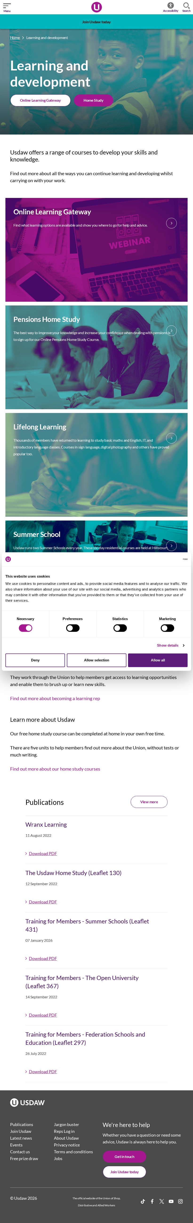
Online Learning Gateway (40, 100)
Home (15, 37)
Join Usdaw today (96, 21)
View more (149, 801)
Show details (167, 645)
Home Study (94, 100)
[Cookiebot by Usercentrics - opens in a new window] (167, 559)
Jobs (58, 1158)
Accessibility (170, 10)
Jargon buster (66, 1124)
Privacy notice (67, 1144)
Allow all (158, 660)
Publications (21, 1124)
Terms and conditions (73, 1151)
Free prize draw (24, 1158)
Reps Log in (64, 1131)
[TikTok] (143, 1201)
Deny (35, 660)
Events (16, 1144)
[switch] (73, 628)
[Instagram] (180, 1201)
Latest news (21, 1138)
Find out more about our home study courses (55, 769)
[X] (161, 1201)
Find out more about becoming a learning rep (55, 698)
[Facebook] (152, 1201)
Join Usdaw (20, 1131)
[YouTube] (171, 1201)
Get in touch (124, 1156)
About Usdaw (66, 1138)
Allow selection (96, 660)
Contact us (20, 1151)
